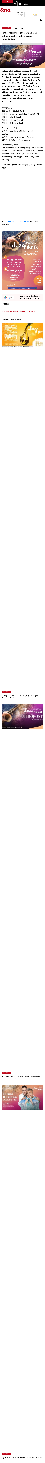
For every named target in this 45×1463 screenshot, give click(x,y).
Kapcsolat (19, 1)
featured (5, 312)
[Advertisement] (22, 194)
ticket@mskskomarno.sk (18, 221)
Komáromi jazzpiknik (18, 312)
